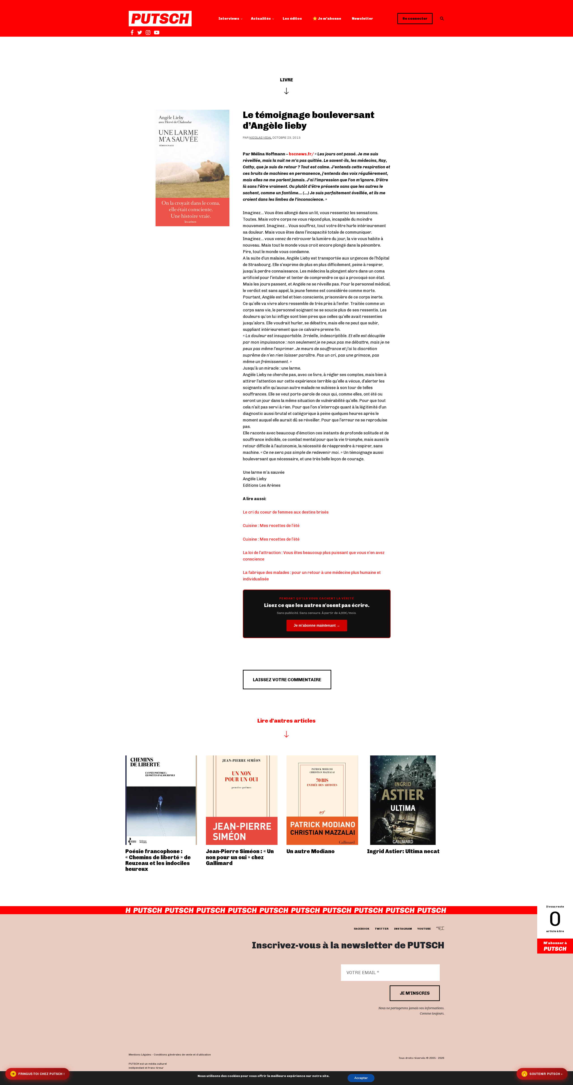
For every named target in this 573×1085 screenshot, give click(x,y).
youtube (424, 928)
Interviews (228, 18)
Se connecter (415, 18)
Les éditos (292, 18)
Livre (286, 79)
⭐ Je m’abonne (327, 18)
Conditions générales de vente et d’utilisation (182, 1054)
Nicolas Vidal (260, 138)
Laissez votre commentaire (287, 679)
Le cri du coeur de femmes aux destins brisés (286, 512)
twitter (382, 928)
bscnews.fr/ (302, 154)
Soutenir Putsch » (542, 1074)
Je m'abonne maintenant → (317, 625)
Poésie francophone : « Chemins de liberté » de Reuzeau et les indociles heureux (158, 860)
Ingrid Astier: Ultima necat (403, 851)
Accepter (361, 1078)
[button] (442, 18)
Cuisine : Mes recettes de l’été (271, 525)
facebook (361, 928)
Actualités (261, 18)
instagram (403, 928)
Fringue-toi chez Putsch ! (38, 1074)
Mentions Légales (140, 1054)
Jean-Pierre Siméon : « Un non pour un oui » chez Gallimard (240, 857)
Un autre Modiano (310, 851)
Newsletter (362, 18)
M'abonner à (555, 943)
